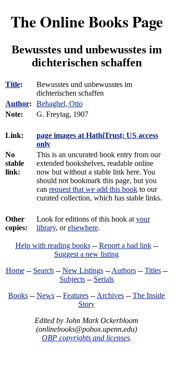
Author (17, 104)
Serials (104, 279)
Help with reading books (52, 245)
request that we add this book (93, 189)
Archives (110, 295)
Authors (123, 270)
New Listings (82, 270)
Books (18, 295)
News (45, 295)
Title (12, 84)
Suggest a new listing (86, 254)
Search (43, 270)
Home (15, 270)
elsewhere (83, 228)
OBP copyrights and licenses (86, 338)
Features (75, 295)
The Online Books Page (87, 21)
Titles (153, 270)
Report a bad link (125, 245)
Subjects (72, 279)
